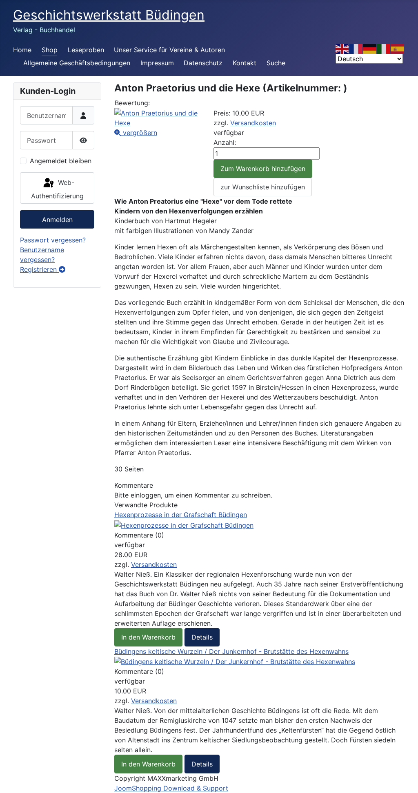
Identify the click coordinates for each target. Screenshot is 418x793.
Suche (276, 63)
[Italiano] (384, 48)
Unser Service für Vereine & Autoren (169, 50)
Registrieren (39, 269)
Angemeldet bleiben (60, 161)
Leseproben (86, 50)
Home (22, 50)
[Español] (398, 48)
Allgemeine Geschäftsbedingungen (76, 63)
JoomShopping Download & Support (171, 788)
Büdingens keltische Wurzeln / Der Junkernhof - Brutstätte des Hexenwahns (231, 651)
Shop (50, 50)
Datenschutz (203, 63)
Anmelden (57, 219)
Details (202, 637)
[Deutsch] (370, 48)
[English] (342, 48)
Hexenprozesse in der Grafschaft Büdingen (180, 515)
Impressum (157, 63)
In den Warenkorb (148, 637)
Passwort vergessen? (53, 240)
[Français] (356, 48)
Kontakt (244, 63)
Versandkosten (253, 123)
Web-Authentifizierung (57, 189)
